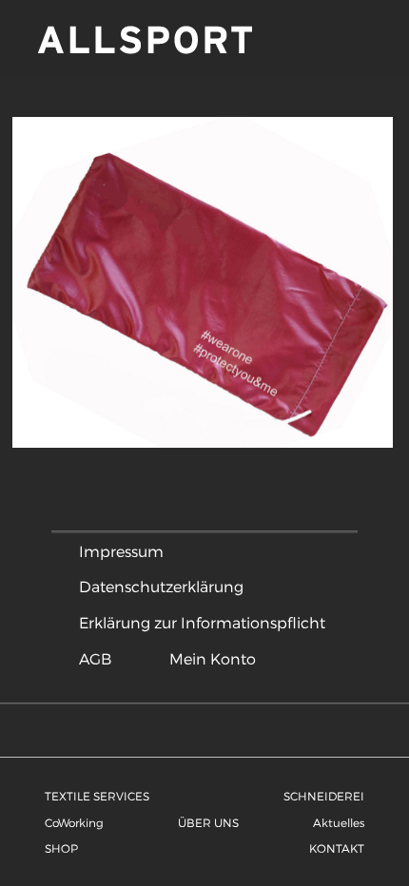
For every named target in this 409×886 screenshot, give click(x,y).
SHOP (61, 848)
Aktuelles (338, 822)
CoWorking (74, 822)
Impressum (121, 551)
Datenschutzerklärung (161, 586)
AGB (95, 658)
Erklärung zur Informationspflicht (202, 622)
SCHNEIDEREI (323, 795)
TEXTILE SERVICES (97, 795)
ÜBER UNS (208, 822)
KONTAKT (336, 848)
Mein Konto (212, 658)
